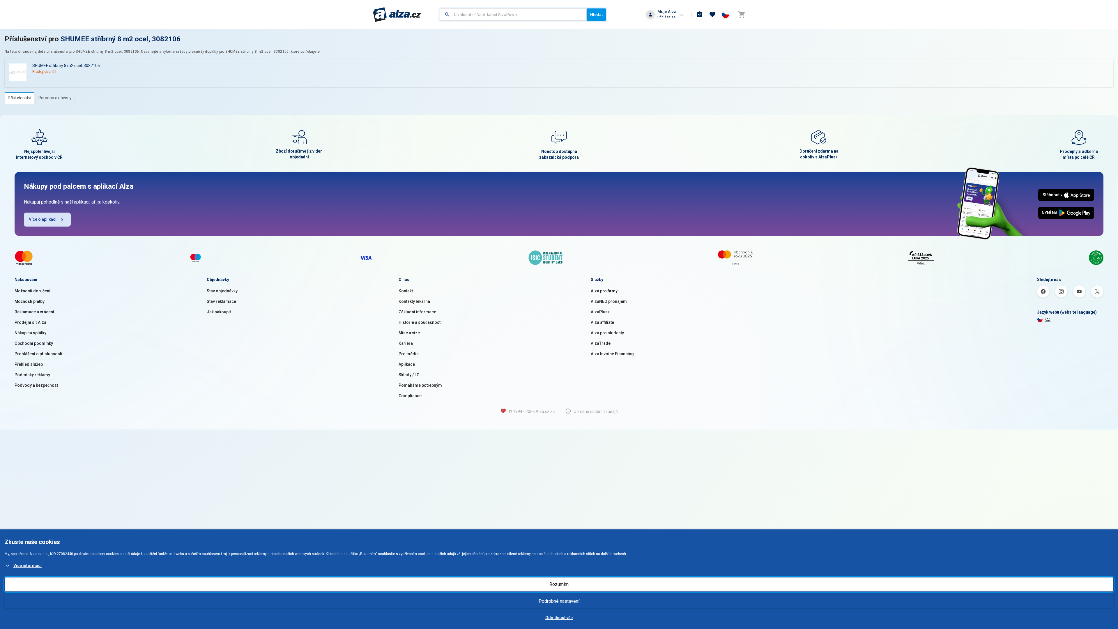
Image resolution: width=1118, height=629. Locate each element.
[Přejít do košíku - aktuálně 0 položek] (741, 14)
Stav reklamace (221, 301)
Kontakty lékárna (414, 301)
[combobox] (513, 14)
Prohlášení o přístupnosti (38, 353)
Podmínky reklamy (32, 374)
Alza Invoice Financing (612, 353)
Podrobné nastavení (559, 601)
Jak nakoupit (219, 312)
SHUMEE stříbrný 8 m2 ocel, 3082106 (121, 39)
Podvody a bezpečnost (36, 385)
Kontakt (406, 291)
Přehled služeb (29, 364)
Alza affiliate (602, 322)
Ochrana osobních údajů (596, 411)
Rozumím (559, 584)
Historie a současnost (420, 322)
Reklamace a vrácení (34, 312)
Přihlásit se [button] (666, 17)
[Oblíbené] (712, 14)
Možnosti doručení (32, 291)
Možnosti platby (30, 301)
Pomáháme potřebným (420, 385)
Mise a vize (409, 333)
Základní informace (417, 312)
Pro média (409, 353)
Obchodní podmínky (34, 343)
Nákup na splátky (30, 333)
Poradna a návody (55, 98)
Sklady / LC (409, 374)
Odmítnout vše (559, 617)
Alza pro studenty (607, 333)
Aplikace (407, 364)
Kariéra (406, 343)
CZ (1047, 319)
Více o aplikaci (42, 219)
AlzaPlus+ (600, 312)
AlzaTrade (601, 343)
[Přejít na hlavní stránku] (397, 14)
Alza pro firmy (604, 291)
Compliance (410, 395)
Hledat (596, 14)
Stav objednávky (222, 291)
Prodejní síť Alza (30, 322)
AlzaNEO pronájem (609, 301)
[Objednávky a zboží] (699, 14)
